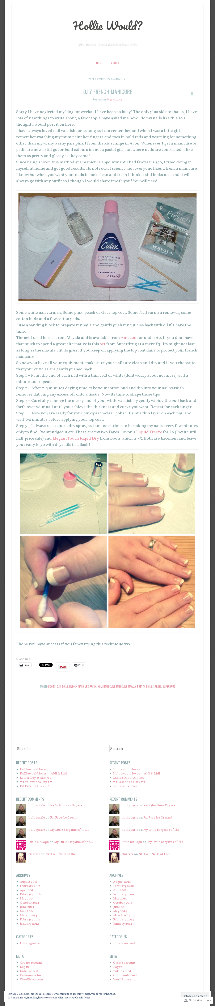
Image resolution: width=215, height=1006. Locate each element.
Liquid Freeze (149, 432)
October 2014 (29, 903)
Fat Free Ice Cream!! (34, 786)
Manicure (121, 686)
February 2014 (30, 920)
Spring (157, 686)
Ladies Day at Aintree (35, 778)
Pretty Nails (144, 686)
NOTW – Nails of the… (62, 854)
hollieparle (36, 805)
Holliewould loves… (34, 769)
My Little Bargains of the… (69, 830)
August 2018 (29, 882)
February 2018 (30, 886)
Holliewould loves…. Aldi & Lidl (43, 774)
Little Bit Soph (38, 842)
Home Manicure (106, 686)
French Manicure (79, 686)
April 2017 (27, 890)
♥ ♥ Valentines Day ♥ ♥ (36, 782)
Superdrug (169, 686)
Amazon (128, 338)
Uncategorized (31, 943)
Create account (31, 963)
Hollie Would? (107, 25)
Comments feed (31, 975)
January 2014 (29, 924)
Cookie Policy (82, 997)
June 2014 (27, 907)
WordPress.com (31, 979)
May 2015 (26, 899)
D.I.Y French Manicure (107, 91)
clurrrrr (34, 854)
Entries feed (29, 971)
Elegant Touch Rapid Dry (76, 438)
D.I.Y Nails (62, 686)
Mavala (132, 686)
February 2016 (30, 894)
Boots (52, 686)
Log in (24, 967)
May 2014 (27, 911)
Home (99, 63)
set (102, 344)
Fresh (93, 686)
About (115, 63)
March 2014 (28, 915)
